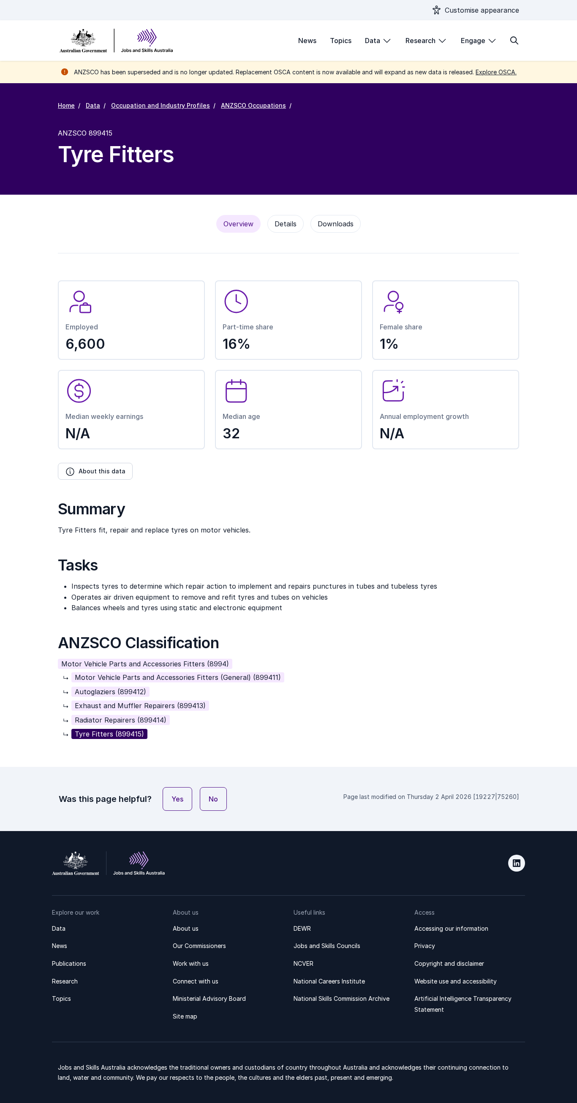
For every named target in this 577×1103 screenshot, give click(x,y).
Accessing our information (451, 928)
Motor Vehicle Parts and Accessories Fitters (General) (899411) (178, 677)
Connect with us (195, 981)
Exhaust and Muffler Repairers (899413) (140, 705)
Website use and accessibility (455, 981)
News (307, 40)
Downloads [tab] (336, 224)
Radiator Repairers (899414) (120, 720)
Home (66, 105)
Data (372, 40)
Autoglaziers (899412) (110, 691)
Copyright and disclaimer (449, 963)
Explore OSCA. (496, 72)
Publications (69, 963)
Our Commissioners (199, 945)
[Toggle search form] (514, 40)
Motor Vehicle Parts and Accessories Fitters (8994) (145, 664)
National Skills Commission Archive (341, 998)
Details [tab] (286, 224)
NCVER (303, 963)
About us (186, 928)
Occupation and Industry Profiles (160, 105)
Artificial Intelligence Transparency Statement (463, 1004)
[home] (116, 40)
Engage (473, 40)
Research (420, 40)
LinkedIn (516, 863)
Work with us (191, 963)
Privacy (424, 945)
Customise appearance (482, 10)
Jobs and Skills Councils (327, 945)
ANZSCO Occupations (253, 105)
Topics (340, 40)
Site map (185, 1016)
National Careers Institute (329, 981)
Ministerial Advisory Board (209, 998)
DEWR (302, 928)
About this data (102, 471)
